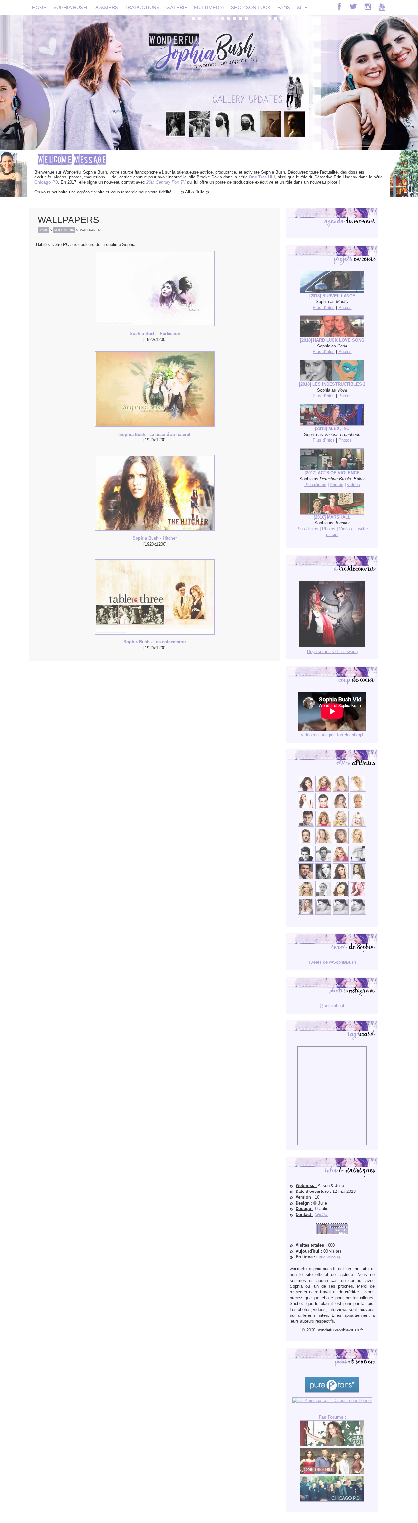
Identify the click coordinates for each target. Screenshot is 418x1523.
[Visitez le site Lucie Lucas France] (358, 877)
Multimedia (209, 7)
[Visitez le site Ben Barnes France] (323, 860)
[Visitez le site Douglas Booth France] (323, 807)
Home (39, 7)
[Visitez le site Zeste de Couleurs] (306, 913)
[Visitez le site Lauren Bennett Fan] (358, 825)
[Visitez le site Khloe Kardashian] (306, 895)
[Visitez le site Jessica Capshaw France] (358, 807)
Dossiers (105, 7)
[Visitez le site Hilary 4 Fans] (341, 790)
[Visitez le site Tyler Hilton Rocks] (306, 860)
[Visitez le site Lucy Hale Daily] (341, 877)
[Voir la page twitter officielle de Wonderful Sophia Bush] (353, 6)
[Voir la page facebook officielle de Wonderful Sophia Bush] (339, 6)
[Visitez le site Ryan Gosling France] (306, 842)
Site (302, 7)
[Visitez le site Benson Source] (323, 790)
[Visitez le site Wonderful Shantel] (341, 842)
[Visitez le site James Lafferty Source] (306, 877)
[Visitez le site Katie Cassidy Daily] (358, 860)
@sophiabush (332, 1005)
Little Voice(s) (328, 1257)
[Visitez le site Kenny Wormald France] (306, 825)
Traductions (142, 7)
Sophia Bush (70, 7)
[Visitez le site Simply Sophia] (341, 807)
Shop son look (251, 7)
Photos (345, 307)
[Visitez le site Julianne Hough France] (341, 825)
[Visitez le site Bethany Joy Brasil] (323, 842)
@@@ (321, 1214)
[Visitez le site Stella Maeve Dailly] (341, 895)
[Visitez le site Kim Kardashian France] (306, 790)
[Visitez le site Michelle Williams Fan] (358, 790)
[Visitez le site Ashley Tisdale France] (358, 842)
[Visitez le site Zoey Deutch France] (306, 807)
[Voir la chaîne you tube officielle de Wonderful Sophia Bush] (382, 6)
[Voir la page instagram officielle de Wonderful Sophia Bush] (367, 6)
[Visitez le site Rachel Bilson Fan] (358, 895)
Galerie (176, 7)
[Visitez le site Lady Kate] (323, 895)
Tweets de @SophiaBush (332, 962)
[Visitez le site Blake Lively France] (323, 877)
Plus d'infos (324, 307)
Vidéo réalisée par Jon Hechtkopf (332, 734)
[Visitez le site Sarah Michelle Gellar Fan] (341, 860)
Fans (283, 7)
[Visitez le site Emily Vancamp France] (323, 825)
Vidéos (353, 484)
